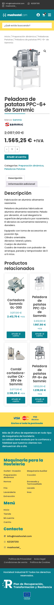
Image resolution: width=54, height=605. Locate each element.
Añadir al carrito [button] (15, 334)
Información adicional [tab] (21, 184)
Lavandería (10, 492)
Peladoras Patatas (14, 169)
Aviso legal (39, 559)
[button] (44, 51)
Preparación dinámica (24, 36)
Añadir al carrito (16, 157)
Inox (29, 492)
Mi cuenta (9, 518)
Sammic (17, 119)
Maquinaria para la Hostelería (23, 462)
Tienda (7, 513)
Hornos (7, 481)
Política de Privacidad (20, 559)
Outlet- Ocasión (12, 471)
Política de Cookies (40, 562)
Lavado (31, 488)
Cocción (31, 475)
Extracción (9, 496)
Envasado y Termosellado (34, 482)
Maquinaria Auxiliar (37, 471)
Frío (5, 488)
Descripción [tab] (15, 178)
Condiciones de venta (15, 562)
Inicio (7, 36)
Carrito (7, 522)
